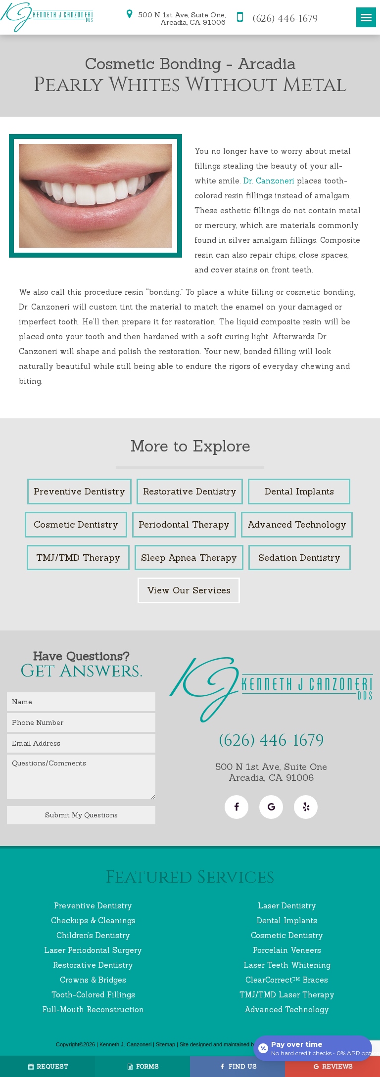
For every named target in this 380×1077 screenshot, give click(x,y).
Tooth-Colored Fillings (93, 994)
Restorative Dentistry (190, 491)
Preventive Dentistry (79, 491)
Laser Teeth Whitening (287, 965)
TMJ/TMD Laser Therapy (286, 994)
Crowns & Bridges (93, 980)
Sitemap (165, 1044)
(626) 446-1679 (284, 18)
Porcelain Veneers (287, 950)
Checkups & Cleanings (93, 920)
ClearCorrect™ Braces (286, 980)
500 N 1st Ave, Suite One (271, 772)
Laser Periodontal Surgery (93, 950)
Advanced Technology (296, 524)
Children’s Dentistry (93, 935)
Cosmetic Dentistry (76, 524)
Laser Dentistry (287, 905)
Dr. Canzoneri (268, 180)
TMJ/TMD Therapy (78, 557)
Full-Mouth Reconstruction (93, 1009)
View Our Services (189, 590)
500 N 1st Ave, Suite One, (181, 18)
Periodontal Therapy (184, 524)
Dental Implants (299, 491)
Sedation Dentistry (299, 557)
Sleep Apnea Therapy (189, 557)
